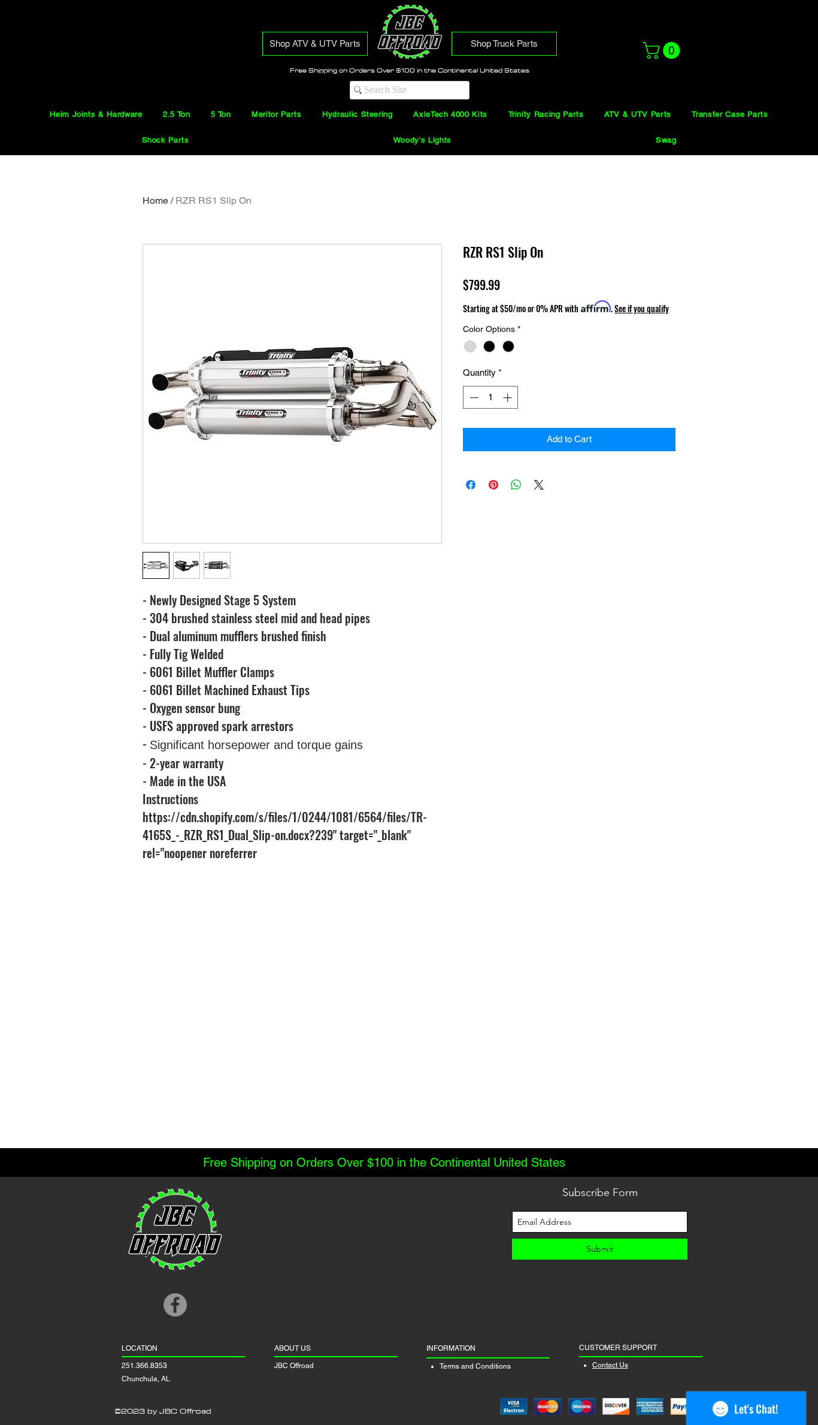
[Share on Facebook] (470, 485)
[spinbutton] (491, 398)
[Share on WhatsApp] (516, 485)
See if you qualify (641, 309)
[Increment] (509, 398)
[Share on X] (539, 485)
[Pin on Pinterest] (493, 485)
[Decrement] (473, 398)
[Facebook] (175, 1305)
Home (155, 200)
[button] (663, 50)
